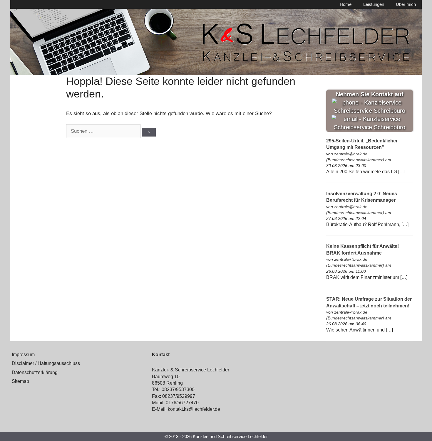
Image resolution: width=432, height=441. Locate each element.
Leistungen (373, 4)
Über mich (406, 4)
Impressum (23, 354)
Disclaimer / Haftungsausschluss (46, 363)
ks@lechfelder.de (202, 409)
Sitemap (20, 381)
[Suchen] (149, 132)
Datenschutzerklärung (35, 372)
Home (345, 4)
